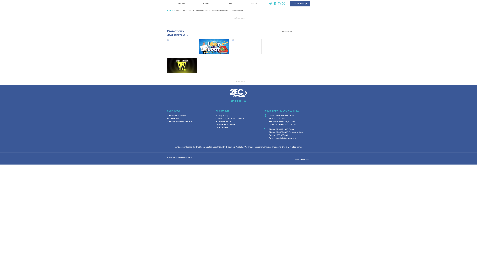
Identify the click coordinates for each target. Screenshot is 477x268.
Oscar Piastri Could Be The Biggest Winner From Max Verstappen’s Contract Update (209, 10)
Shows (181, 3)
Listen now (298, 3)
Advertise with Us (174, 118)
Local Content (222, 127)
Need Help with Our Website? (180, 121)
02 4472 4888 (282, 132)
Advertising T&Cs (223, 121)
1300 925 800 (282, 135)
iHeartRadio (304, 160)
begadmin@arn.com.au (285, 138)
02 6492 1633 (282, 129)
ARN (297, 160)
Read (206, 3)
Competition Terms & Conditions (230, 118)
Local (254, 3)
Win (230, 3)
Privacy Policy (222, 115)
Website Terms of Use (225, 124)
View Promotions (176, 35)
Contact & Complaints (176, 115)
